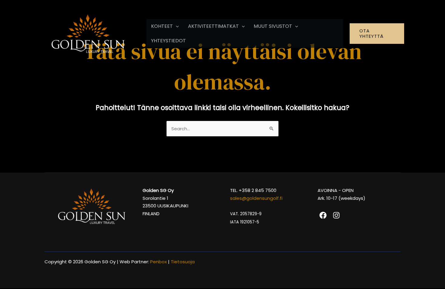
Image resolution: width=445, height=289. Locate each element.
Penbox (158, 261)
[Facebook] (323, 215)
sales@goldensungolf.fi (256, 198)
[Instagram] (336, 215)
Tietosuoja (183, 261)
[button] (176, 26)
